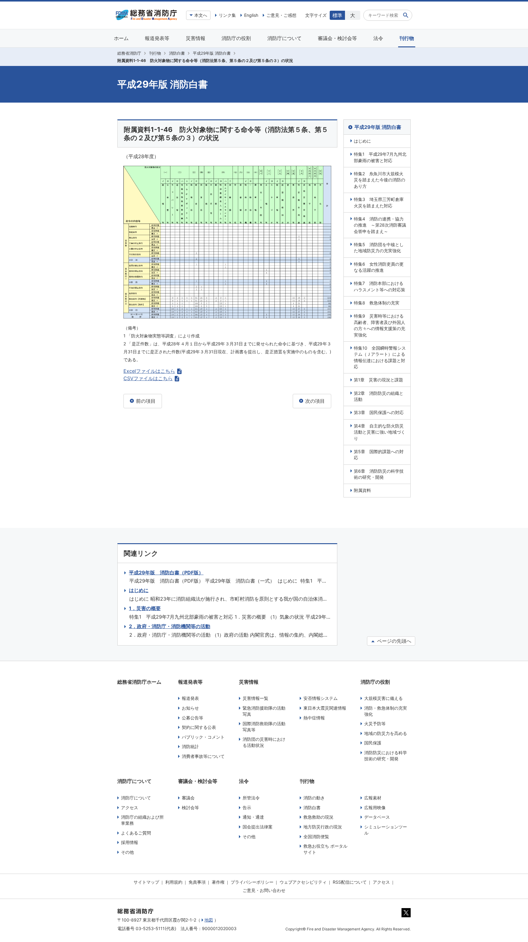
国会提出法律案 (258, 826)
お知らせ (190, 708)
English (251, 15)
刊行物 (406, 38)
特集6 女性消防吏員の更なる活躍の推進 (379, 267)
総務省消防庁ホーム (139, 682)
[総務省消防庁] (146, 18)
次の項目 (314, 401)
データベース (377, 817)
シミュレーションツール (385, 829)
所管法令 (251, 797)
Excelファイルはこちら (149, 371)
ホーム (121, 38)
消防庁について (284, 38)
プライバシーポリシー (252, 882)
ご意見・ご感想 (281, 15)
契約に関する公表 (199, 727)
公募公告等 (192, 717)
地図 (208, 919)
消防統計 (190, 746)
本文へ (200, 15)
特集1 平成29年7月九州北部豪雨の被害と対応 (380, 157)
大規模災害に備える (383, 698)
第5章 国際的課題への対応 (379, 454)
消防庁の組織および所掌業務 (142, 820)
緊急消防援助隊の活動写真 (264, 711)
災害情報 (195, 38)
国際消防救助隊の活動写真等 (264, 726)
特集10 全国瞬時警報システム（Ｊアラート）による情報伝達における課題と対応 (380, 357)
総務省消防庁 (129, 53)
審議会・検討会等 (337, 38)
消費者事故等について (203, 756)
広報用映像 (375, 807)
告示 (247, 807)
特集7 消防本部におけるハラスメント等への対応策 (379, 286)
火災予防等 (375, 723)
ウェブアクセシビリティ (303, 882)
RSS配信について (350, 882)
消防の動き (314, 797)
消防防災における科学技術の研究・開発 (385, 755)
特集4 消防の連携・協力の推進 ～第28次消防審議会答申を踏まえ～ (380, 225)
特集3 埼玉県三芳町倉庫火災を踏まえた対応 (379, 202)
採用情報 (129, 842)
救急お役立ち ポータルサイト (325, 849)
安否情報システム (320, 698)
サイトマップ (146, 882)
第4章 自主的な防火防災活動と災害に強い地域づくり (379, 432)
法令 (378, 38)
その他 (127, 852)
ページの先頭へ (393, 641)
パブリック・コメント (203, 737)
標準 (337, 15)
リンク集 (227, 15)
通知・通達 (253, 817)
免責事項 (197, 882)
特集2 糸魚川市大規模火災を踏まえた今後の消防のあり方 (379, 180)
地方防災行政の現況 (322, 826)
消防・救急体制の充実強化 (385, 711)
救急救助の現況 (318, 817)
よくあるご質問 (136, 832)
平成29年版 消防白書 (212, 53)
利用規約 (173, 882)
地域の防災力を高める (385, 733)
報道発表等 (157, 38)
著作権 (218, 882)
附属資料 (362, 490)
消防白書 (177, 53)
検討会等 (190, 807)
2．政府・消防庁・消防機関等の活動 (169, 626)
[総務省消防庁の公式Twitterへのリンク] (406, 915)
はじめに (362, 141)
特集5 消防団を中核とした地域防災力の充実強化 (379, 247)
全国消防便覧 (316, 836)
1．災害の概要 (145, 608)
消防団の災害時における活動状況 (264, 742)
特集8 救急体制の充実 (376, 302)
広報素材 (372, 797)
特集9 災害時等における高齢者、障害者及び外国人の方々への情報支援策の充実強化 (379, 325)
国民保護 (372, 742)
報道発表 (190, 698)
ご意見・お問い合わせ (264, 890)
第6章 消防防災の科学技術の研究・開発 (379, 474)
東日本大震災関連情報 (324, 708)
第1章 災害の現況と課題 (378, 379)
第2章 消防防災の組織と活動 (378, 396)
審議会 (188, 797)
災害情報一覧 (255, 698)
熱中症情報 (314, 717)
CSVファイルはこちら (148, 378)
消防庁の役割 (236, 38)
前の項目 (145, 401)
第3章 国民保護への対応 (379, 412)
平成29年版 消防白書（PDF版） (166, 572)
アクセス (129, 807)
